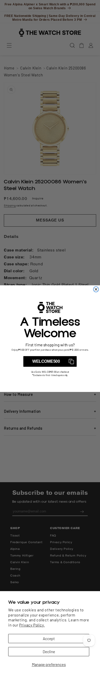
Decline (49, 651)
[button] (50, 361)
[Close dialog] (96, 289)
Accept (49, 638)
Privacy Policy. (32, 625)
